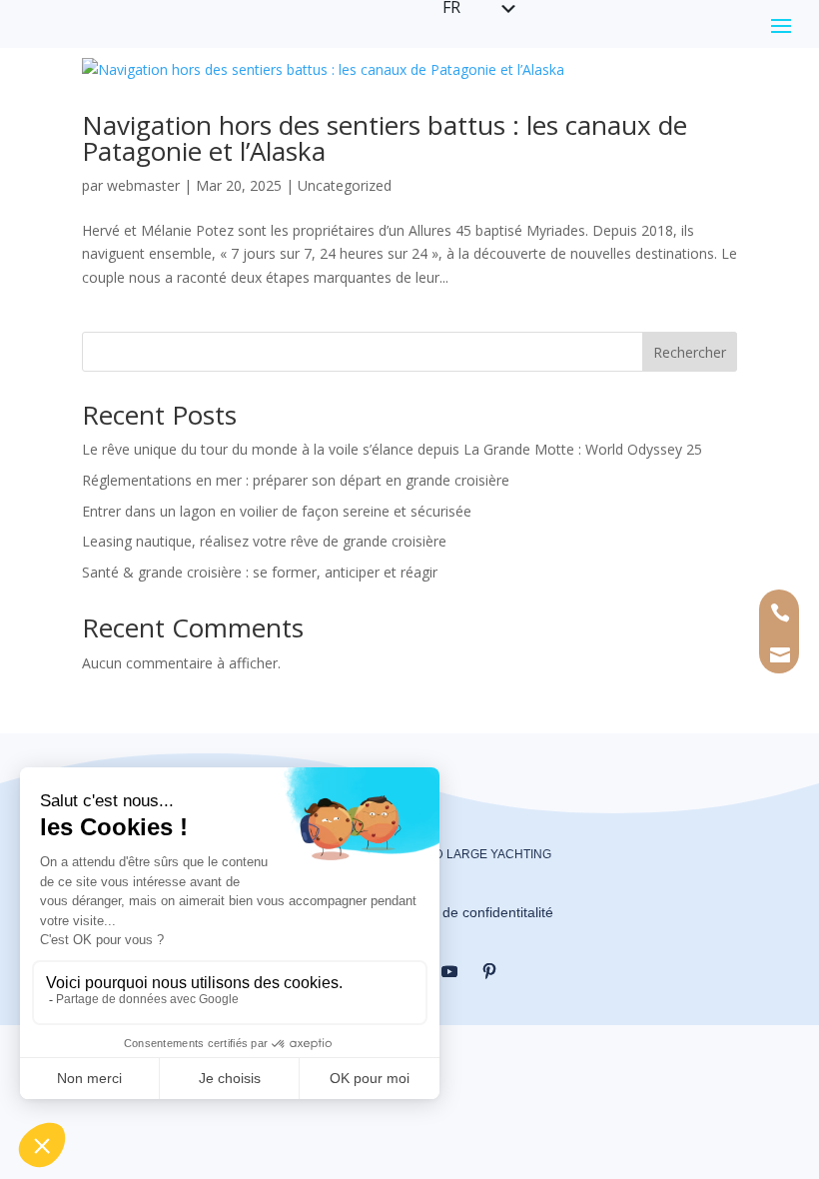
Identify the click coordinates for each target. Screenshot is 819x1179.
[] (781, 678)
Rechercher (689, 352)
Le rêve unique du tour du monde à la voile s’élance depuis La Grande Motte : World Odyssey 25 (392, 449)
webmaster (143, 185)
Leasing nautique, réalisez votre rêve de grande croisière (264, 541)
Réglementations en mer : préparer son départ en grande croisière (295, 480)
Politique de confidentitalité (469, 912)
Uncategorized (345, 185)
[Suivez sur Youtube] (449, 971)
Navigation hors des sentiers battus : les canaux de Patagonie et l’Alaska (384, 138)
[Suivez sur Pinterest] (489, 971)
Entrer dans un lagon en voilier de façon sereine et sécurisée (276, 511)
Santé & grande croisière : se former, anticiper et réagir (259, 572)
